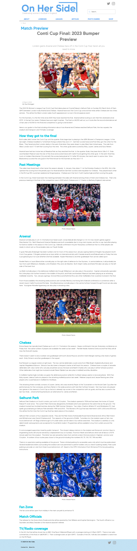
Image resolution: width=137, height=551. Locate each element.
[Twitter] (108, 4)
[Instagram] (113, 4)
